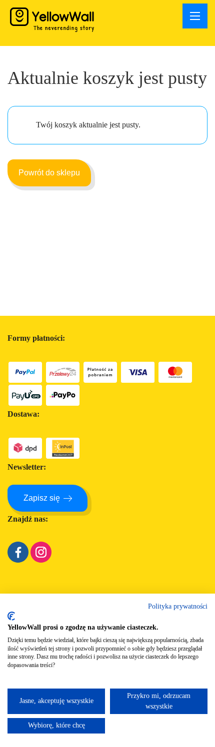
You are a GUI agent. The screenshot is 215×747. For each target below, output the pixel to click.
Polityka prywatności (178, 606)
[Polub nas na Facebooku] (18, 560)
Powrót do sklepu (49, 172)
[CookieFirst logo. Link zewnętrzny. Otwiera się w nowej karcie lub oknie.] (11, 616)
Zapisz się (42, 498)
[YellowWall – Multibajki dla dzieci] (52, 19)
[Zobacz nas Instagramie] (41, 560)
